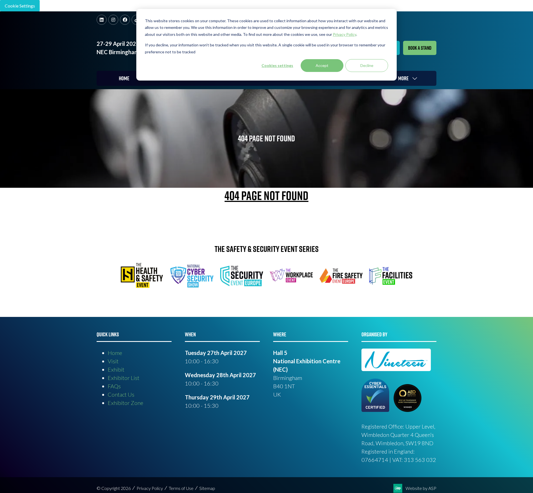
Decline (366, 65)
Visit (113, 361)
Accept (322, 65)
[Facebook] (125, 20)
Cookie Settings (20, 5)
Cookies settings (277, 65)
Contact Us (121, 394)
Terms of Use (181, 488)
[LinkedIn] (102, 20)
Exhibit (116, 369)
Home (124, 78)
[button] (419, 48)
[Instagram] (113, 20)
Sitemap (207, 488)
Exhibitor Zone (125, 402)
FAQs (114, 386)
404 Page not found (266, 195)
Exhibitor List (123, 377)
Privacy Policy (150, 488)
